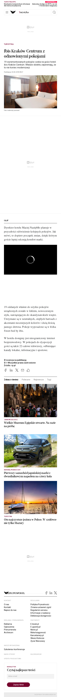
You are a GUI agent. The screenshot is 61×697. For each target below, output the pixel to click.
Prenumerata (10, 630)
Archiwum (8, 632)
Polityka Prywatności (39, 604)
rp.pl (6, 220)
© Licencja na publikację (15, 360)
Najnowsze (39, 379)
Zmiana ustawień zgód (40, 607)
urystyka (24, 12)
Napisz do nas (10, 610)
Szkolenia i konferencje (14, 649)
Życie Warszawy (37, 641)
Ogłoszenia (9, 627)
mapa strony (9, 654)
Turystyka (9, 44)
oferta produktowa (12, 659)
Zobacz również (11, 379)
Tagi (49, 379)
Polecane (26, 379)
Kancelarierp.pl (37, 635)
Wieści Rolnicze (37, 638)
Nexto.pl (34, 630)
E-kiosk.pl (34, 624)
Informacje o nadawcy (40, 613)
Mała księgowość (38, 632)
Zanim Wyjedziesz (11, 419)
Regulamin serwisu (39, 610)
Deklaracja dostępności (40, 616)
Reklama (8, 624)
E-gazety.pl (35, 627)
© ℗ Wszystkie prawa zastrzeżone (20, 363)
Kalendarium (35, 654)
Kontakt (7, 607)
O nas (6, 604)
